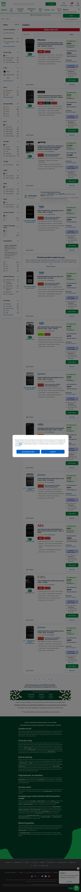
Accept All (53, 451)
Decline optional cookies (28, 451)
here (20, 443)
